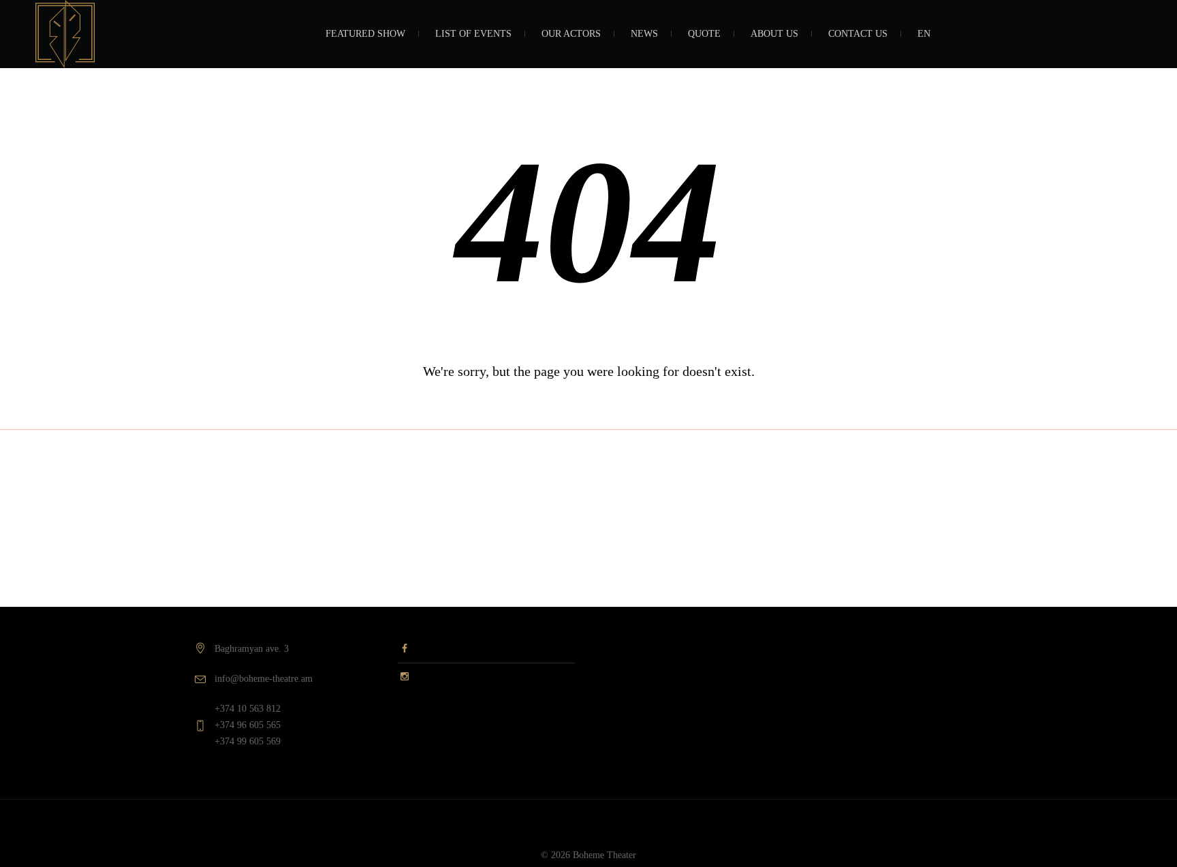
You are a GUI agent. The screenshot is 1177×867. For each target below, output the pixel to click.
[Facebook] (404, 652)
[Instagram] (404, 674)
